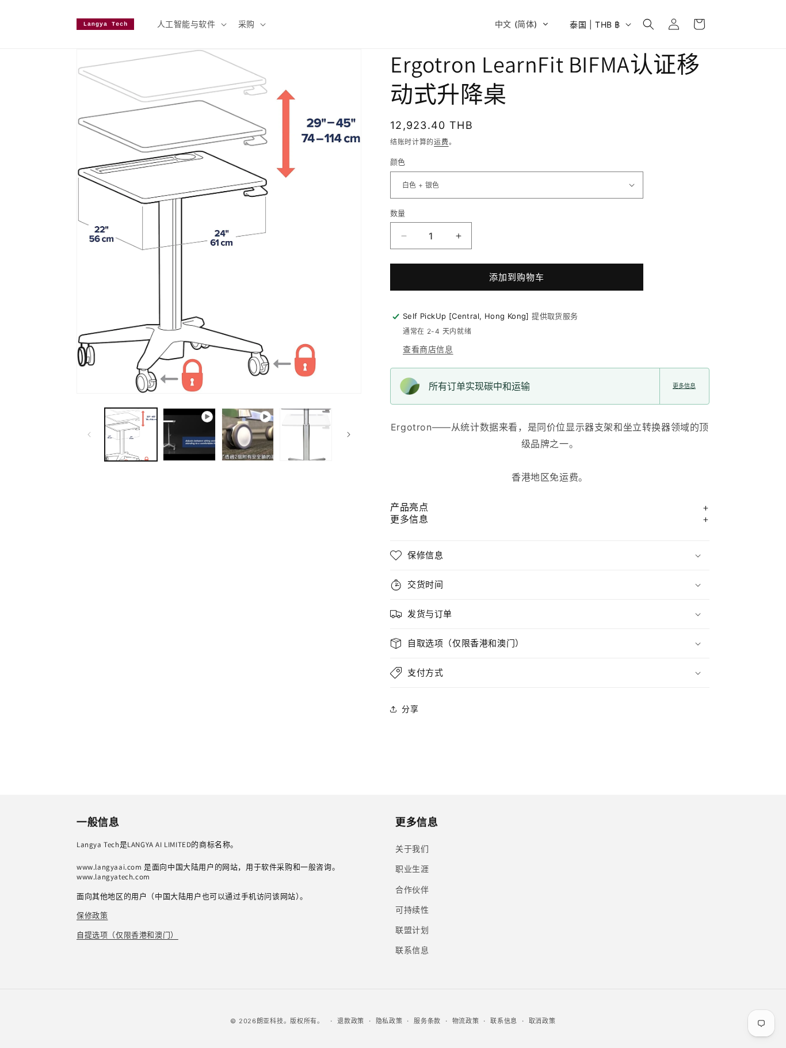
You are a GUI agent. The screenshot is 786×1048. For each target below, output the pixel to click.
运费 (441, 142)
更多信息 (684, 386)
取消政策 (542, 1021)
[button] (190, 24)
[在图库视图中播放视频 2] (248, 434)
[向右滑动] (348, 434)
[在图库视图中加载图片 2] (306, 434)
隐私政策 (389, 1021)
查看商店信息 (428, 349)
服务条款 (427, 1021)
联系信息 (503, 1021)
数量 (398, 213)
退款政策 (350, 1021)
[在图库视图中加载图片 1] (131, 434)
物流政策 (465, 1021)
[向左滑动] (89, 434)
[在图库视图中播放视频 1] (189, 434)
